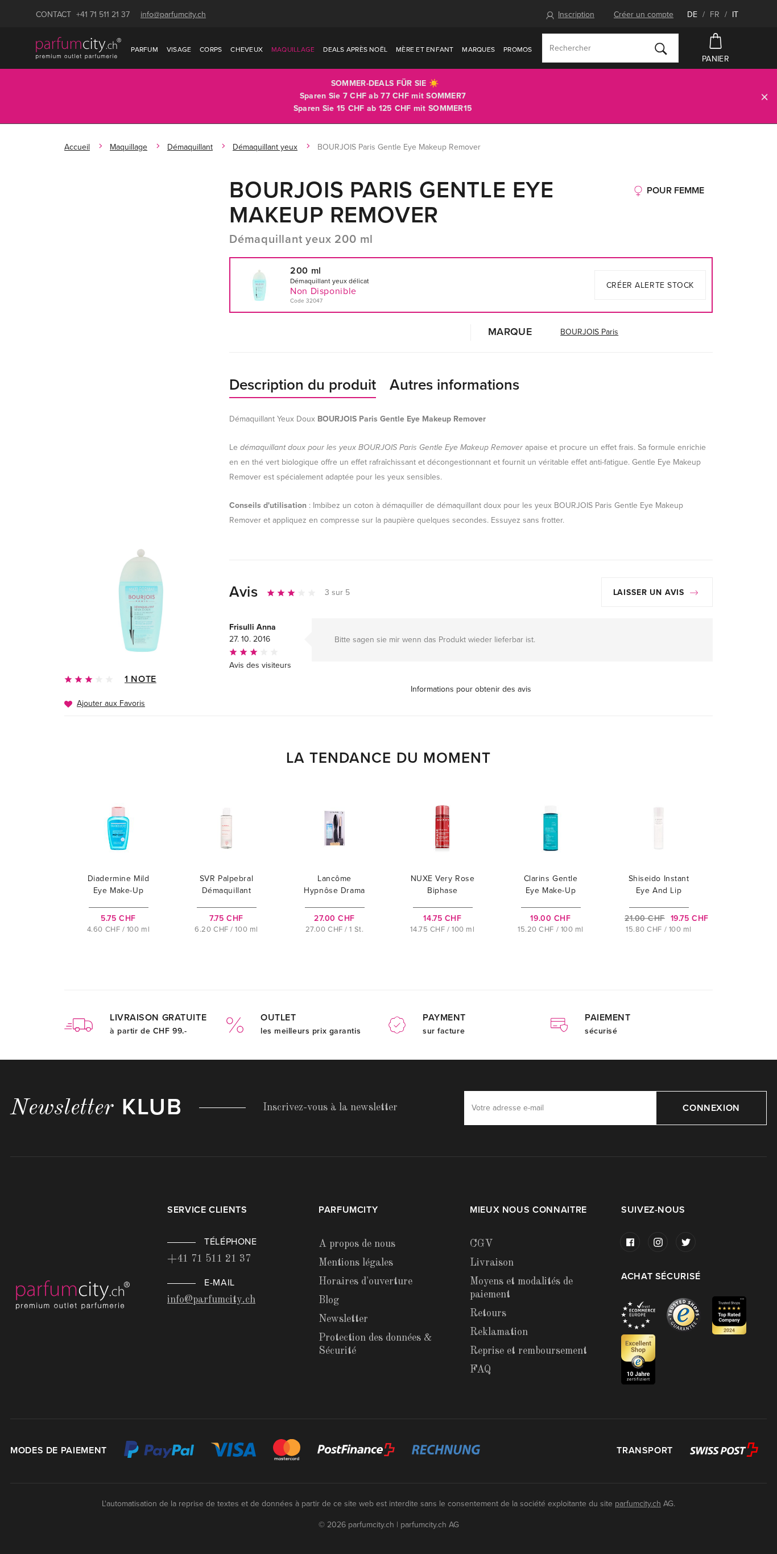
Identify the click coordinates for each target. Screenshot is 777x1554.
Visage (179, 49)
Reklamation (499, 1332)
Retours (488, 1313)
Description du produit (302, 385)
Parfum (144, 49)
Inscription (576, 14)
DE (692, 14)
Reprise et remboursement (528, 1351)
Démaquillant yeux (265, 147)
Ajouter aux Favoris (111, 703)
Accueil (77, 147)
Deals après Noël (355, 49)
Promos (517, 49)
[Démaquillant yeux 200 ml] (141, 599)
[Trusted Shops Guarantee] (689, 1315)
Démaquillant (190, 147)
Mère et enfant (424, 49)
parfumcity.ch (638, 1503)
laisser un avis (650, 592)
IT (735, 14)
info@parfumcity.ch (173, 14)
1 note (140, 679)
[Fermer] (764, 96)
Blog (329, 1300)
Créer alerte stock (650, 285)
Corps (211, 49)
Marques (478, 49)
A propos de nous (357, 1244)
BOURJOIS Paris (589, 332)
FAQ (480, 1370)
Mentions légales (356, 1263)
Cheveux (246, 49)
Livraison (492, 1263)
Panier (715, 59)
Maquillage (293, 49)
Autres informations (454, 385)
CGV (481, 1244)
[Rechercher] (661, 48)
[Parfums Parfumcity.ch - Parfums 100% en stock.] (78, 47)
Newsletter (343, 1319)
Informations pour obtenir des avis (471, 689)
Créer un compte (643, 14)
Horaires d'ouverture (365, 1281)
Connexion (711, 1108)
